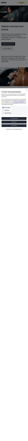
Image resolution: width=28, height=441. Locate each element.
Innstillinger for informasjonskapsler (14, 129)
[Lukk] (26, 89)
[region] (14, 264)
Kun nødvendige (14, 118)
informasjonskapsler (18, 101)
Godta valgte (14, 125)
